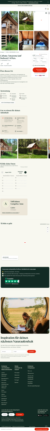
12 (6, 183)
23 (12, 186)
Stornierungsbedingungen (34, 385)
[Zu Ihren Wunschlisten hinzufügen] (46, 13)
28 (9, 188)
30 (12, 188)
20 (8, 186)
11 (22, 180)
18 (5, 186)
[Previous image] (2, 148)
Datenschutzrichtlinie (5, 357)
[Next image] (48, 148)
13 (8, 183)
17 (3, 186)
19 (6, 186)
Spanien (16, 382)
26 (6, 188)
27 (8, 188)
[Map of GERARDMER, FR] (41, 20)
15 (11, 183)
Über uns (30, 370)
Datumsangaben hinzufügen (40, 70)
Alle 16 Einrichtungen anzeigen (7, 102)
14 (9, 183)
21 (9, 186)
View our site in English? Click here (25, 5)
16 (12, 183)
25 (5, 188)
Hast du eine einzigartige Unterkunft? (30, 377)
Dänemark (17, 375)
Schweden (17, 377)
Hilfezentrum (31, 373)
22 (11, 186)
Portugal (17, 380)
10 (3, 183)
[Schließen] (48, 2)
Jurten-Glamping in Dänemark (4, 374)
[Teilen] (49, 13)
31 (3, 191)
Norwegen (17, 372)
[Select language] (45, 8)
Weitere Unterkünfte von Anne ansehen (10, 212)
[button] (36, 60)
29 (11, 188)
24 (3, 188)
